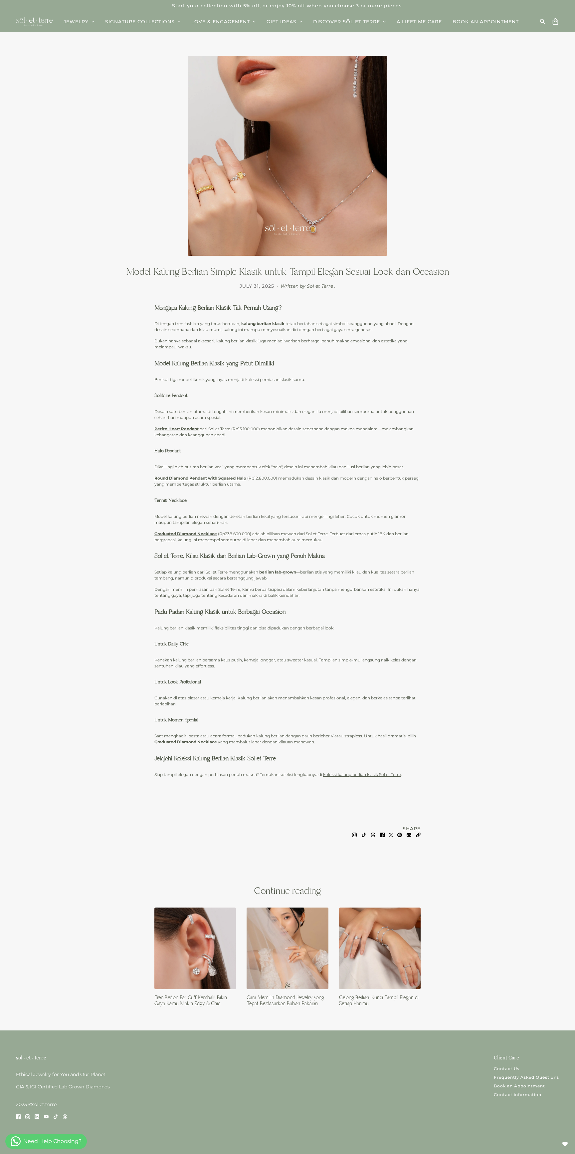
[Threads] (373, 834)
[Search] (542, 21)
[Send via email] (409, 834)
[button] (418, 834)
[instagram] (28, 1116)
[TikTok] (364, 834)
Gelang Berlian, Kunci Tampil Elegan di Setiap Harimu (379, 1000)
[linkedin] (37, 1116)
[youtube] (46, 1116)
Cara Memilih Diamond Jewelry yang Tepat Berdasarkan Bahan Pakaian (285, 1000)
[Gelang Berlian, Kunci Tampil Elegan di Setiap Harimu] (380, 948)
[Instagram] (354, 834)
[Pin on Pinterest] (400, 834)
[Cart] (555, 21)
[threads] (65, 1116)
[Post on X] (391, 834)
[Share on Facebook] (382, 834)
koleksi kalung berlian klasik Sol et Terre (362, 774)
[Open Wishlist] (565, 1144)
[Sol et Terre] (34, 22)
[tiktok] (56, 1116)
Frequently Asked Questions (526, 1077)
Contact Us (506, 1068)
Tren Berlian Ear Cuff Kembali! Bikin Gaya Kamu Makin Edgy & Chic (190, 1000)
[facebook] (18, 1116)
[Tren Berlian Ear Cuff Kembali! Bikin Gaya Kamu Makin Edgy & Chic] (195, 948)
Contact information (517, 1094)
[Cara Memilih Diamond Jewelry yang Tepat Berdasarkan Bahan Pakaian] (287, 948)
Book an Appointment (519, 1085)
